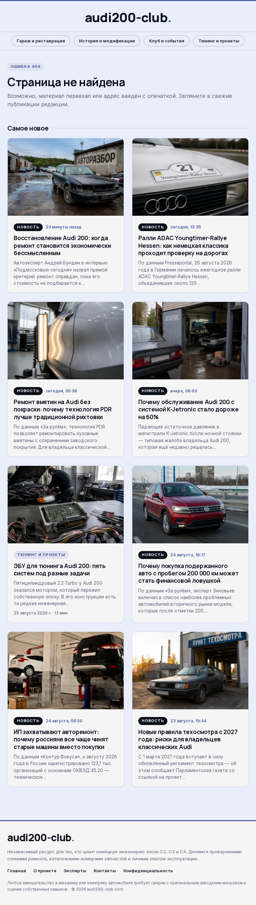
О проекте (44, 871)
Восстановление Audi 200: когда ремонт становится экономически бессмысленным (62, 245)
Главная (16, 871)
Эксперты (75, 871)
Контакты (105, 871)
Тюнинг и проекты (218, 40)
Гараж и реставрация (41, 40)
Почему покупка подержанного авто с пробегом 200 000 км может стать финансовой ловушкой (188, 573)
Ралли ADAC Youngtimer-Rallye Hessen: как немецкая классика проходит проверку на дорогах (183, 245)
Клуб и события (166, 40)
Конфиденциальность (148, 871)
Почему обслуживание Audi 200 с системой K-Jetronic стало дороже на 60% (188, 409)
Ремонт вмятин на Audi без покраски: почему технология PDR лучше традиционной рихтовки (63, 409)
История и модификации (107, 40)
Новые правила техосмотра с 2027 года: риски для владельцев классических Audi (188, 739)
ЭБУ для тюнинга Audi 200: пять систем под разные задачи (60, 569)
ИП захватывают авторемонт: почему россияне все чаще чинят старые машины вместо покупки (61, 739)
